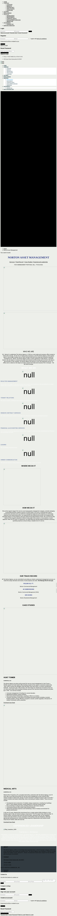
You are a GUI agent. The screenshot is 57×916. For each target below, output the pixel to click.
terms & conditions (42, 38)
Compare (3, 889)
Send (2, 883)
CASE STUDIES (10, 9)
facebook (6, 870)
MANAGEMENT (10, 16)
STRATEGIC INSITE (11, 18)
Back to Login (4, 45)
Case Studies (29, 262)
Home (5, 248)
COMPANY (6, 67)
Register (3, 44)
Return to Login (4, 54)
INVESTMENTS (10, 17)
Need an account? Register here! (9, 33)
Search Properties (5, 246)
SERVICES (6, 78)
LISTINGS (6, 11)
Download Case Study (9, 702)
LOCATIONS (10, 10)
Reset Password (4, 52)
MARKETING (10, 21)
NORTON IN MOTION (9, 25)
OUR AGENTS (7, 22)
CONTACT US (10, 24)
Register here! (4, 914)
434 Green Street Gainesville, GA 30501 (14, 860)
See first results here (14, 246)
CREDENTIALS (10, 7)
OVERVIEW (9, 4)
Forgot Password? (22, 33)
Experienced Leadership (40, 262)
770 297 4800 (7, 862)
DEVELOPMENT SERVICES (14, 20)
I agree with (38, 38)
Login (30, 31)
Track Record (19, 262)
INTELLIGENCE (7, 13)
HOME (5, 2)
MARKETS (9, 6)
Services (12, 262)
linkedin (6, 871)
